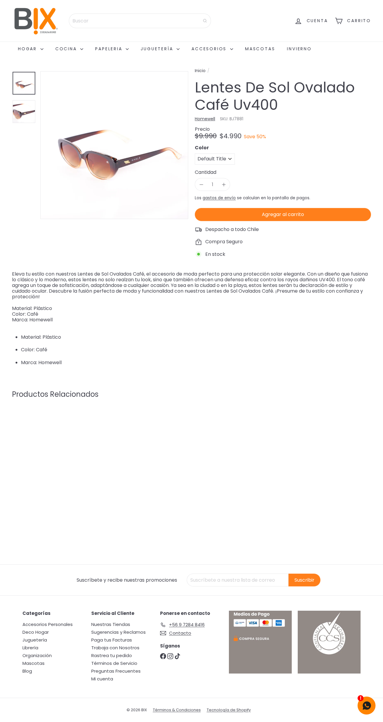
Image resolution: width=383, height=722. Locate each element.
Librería (30, 648)
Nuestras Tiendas (110, 624)
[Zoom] (114, 145)
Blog (27, 671)
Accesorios (210, 49)
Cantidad (205, 172)
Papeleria (109, 49)
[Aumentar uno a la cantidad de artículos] (223, 184)
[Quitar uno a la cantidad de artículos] (201, 184)
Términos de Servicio (114, 663)
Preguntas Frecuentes (116, 671)
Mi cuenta (102, 679)
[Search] (205, 20)
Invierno (299, 49)
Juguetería (158, 49)
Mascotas (260, 49)
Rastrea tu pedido (111, 655)
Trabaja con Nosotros (115, 648)
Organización (37, 655)
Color (202, 148)
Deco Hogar (35, 632)
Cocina (67, 49)
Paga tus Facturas (111, 640)
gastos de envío (219, 198)
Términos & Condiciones (177, 710)
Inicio (200, 70)
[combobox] (140, 20)
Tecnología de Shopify (229, 710)
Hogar (28, 49)
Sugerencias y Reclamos (118, 632)
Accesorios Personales (47, 624)
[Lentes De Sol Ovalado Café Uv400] (39, 459)
